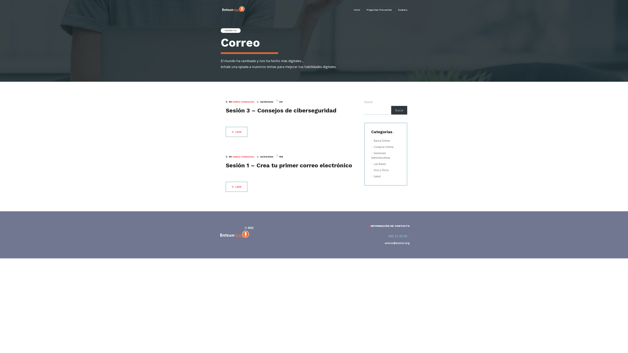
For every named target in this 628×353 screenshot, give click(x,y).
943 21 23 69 (397, 236)
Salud (377, 176)
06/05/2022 (266, 102)
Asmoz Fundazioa (243, 102)
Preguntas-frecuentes (379, 9)
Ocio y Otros (381, 170)
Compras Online (383, 147)
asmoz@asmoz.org (397, 243)
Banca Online (382, 141)
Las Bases (380, 164)
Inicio (357, 9)
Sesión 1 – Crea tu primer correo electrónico (289, 165)
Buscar (368, 102)
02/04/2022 (266, 157)
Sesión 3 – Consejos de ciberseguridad (281, 110)
